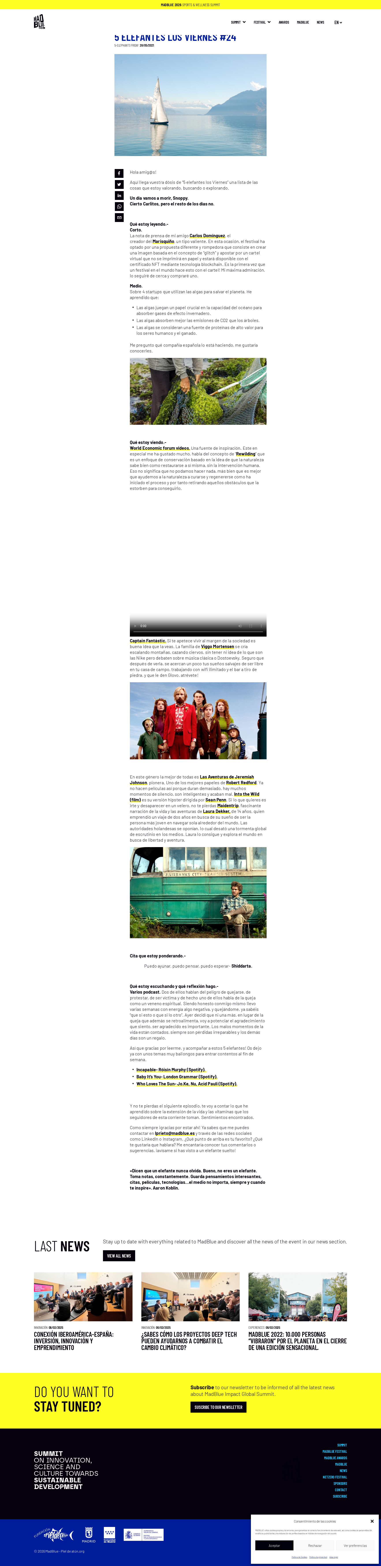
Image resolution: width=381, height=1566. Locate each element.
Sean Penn (215, 799)
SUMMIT (236, 22)
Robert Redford (241, 782)
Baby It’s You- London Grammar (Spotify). (176, 1076)
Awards (284, 22)
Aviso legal (333, 1557)
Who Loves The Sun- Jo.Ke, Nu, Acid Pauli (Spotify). (186, 1083)
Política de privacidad (318, 1557)
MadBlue (303, 22)
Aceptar (274, 1545)
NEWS (320, 22)
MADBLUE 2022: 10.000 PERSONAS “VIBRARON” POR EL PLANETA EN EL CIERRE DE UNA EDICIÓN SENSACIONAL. (297, 1340)
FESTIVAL (260, 22)
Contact (341, 1489)
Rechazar (315, 1545)
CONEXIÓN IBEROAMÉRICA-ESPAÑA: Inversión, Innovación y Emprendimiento (74, 1340)
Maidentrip (228, 805)
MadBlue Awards (335, 1457)
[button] (372, 1521)
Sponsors (340, 1483)
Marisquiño (163, 241)
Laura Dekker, (216, 811)
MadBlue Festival (335, 1451)
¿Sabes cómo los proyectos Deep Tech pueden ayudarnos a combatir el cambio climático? (189, 1340)
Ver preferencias (355, 1545)
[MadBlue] (39, 27)
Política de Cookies (299, 1557)
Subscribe (340, 1496)
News (343, 1470)
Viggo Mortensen (217, 646)
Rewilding (245, 453)
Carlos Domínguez (207, 235)
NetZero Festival (335, 1477)
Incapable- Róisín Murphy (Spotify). (171, 1069)
